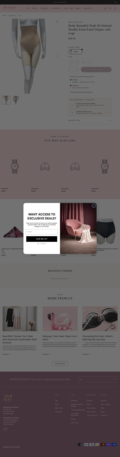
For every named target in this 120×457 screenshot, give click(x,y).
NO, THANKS (41, 243)
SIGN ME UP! (41, 239)
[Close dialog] (94, 205)
